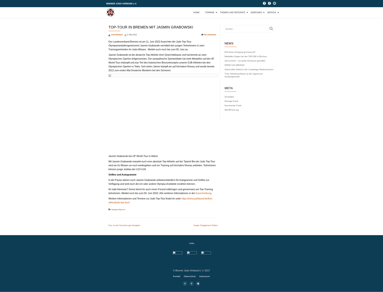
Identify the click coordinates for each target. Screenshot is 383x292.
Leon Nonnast (117, 35)
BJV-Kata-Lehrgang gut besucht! (240, 52)
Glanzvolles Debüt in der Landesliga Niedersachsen (249, 69)
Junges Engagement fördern (205, 225)
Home (196, 12)
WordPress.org (232, 110)
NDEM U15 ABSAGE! (235, 65)
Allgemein (121, 209)
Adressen (256, 12)
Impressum (204, 276)
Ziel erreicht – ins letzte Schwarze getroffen (245, 61)
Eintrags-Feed (231, 101)
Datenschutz (190, 276)
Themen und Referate (232, 12)
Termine (209, 12)
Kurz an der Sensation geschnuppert (124, 225)
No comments (210, 35)
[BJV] (111, 12)
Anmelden (229, 97)
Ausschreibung (203, 193)
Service (271, 12)
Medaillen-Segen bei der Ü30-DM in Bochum (246, 56)
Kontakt (176, 276)
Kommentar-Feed (233, 105)
